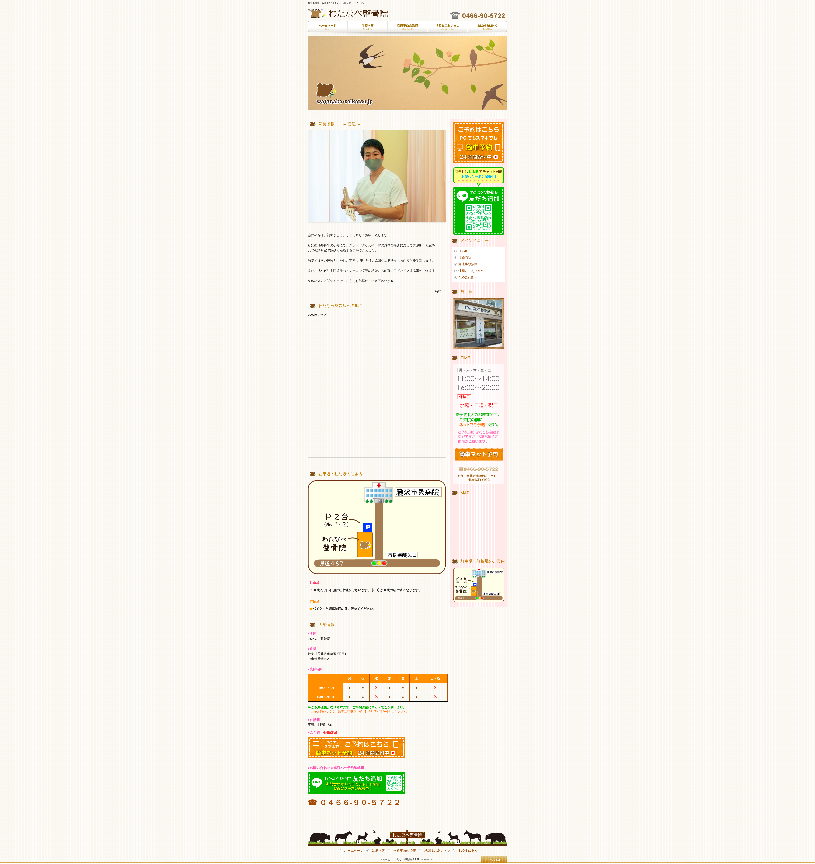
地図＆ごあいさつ (447, 28)
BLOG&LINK (487, 28)
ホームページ (328, 28)
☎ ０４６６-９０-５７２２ (354, 802)
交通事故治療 (468, 264)
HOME (463, 251)
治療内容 (368, 28)
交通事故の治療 (407, 28)
